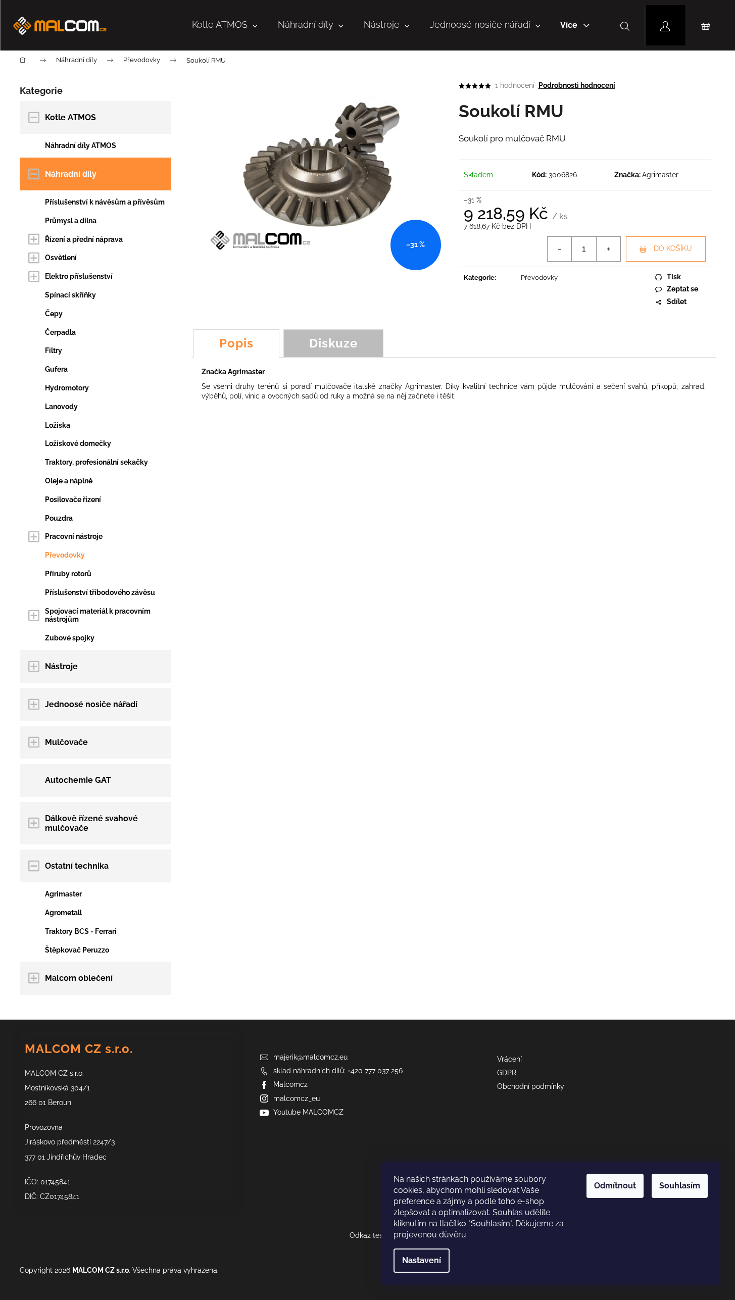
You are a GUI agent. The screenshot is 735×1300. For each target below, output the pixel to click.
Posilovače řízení (73, 499)
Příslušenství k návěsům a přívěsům (105, 202)
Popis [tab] (236, 343)
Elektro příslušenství (79, 276)
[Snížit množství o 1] (560, 249)
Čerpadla (60, 332)
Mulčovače (66, 742)
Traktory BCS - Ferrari (81, 931)
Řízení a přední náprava (84, 239)
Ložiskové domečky (78, 443)
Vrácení (509, 1059)
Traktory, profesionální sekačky (96, 462)
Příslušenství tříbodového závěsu (100, 592)
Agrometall (63, 913)
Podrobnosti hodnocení (576, 85)
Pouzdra (59, 518)
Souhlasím (679, 1185)
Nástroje (61, 666)
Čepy (54, 314)
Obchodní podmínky (530, 1086)
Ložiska (57, 425)
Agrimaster (63, 894)
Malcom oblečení (79, 978)
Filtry (53, 350)
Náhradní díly (70, 174)
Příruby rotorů (68, 574)
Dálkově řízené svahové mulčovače (91, 823)
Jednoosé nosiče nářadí (91, 704)
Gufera (56, 369)
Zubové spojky (69, 638)
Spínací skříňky (70, 295)
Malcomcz (290, 1084)
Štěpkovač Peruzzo (77, 950)
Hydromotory (67, 388)
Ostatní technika (77, 866)
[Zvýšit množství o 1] (608, 249)
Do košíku (673, 248)
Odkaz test (367, 1235)
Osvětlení (61, 258)
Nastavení (421, 1260)
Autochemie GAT (78, 780)
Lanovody (61, 407)
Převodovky (65, 555)
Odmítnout (615, 1185)
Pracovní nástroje (74, 536)
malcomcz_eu (296, 1098)
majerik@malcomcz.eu (310, 1057)
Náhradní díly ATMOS (80, 145)
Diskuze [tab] (333, 343)
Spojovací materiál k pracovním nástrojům (98, 615)
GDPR (506, 1073)
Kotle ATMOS (70, 117)
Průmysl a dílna (70, 221)
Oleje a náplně (68, 481)
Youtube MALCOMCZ (308, 1112)
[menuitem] (225, 25)
